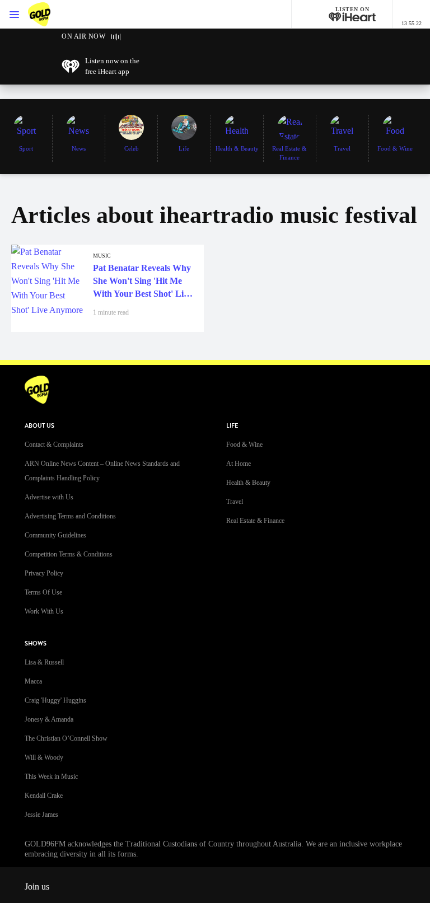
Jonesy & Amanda (49, 719)
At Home (238, 463)
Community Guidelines (55, 535)
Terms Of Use (43, 592)
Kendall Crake (44, 795)
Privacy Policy (44, 573)
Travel (234, 502)
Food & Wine (244, 444)
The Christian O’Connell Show (66, 738)
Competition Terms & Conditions (69, 554)
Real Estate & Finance (255, 521)
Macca (33, 681)
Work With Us (44, 611)
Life (232, 426)
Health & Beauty (248, 482)
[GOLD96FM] (50, 14)
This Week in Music (51, 776)
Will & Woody (44, 757)
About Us (39, 426)
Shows (35, 643)
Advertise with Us (49, 497)
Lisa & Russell (44, 662)
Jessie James (41, 814)
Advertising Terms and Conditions (70, 516)
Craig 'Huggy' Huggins (55, 700)
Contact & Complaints (54, 444)
